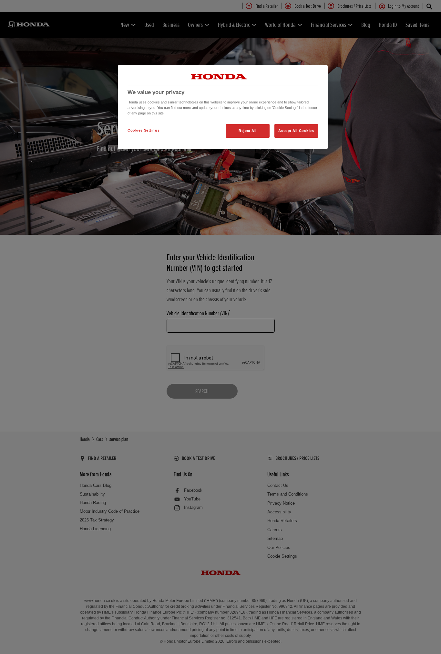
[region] (223, 107)
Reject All (248, 131)
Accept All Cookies (296, 131)
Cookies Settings (143, 130)
